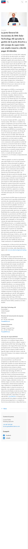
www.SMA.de (11, 396)
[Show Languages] (22, 2)
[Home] (3, 2)
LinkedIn (8, 438)
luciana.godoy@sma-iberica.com (11, 426)
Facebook (8, 435)
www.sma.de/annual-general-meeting (17, 250)
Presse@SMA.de (5, 321)
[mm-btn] (26, 2)
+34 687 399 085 (7, 424)
